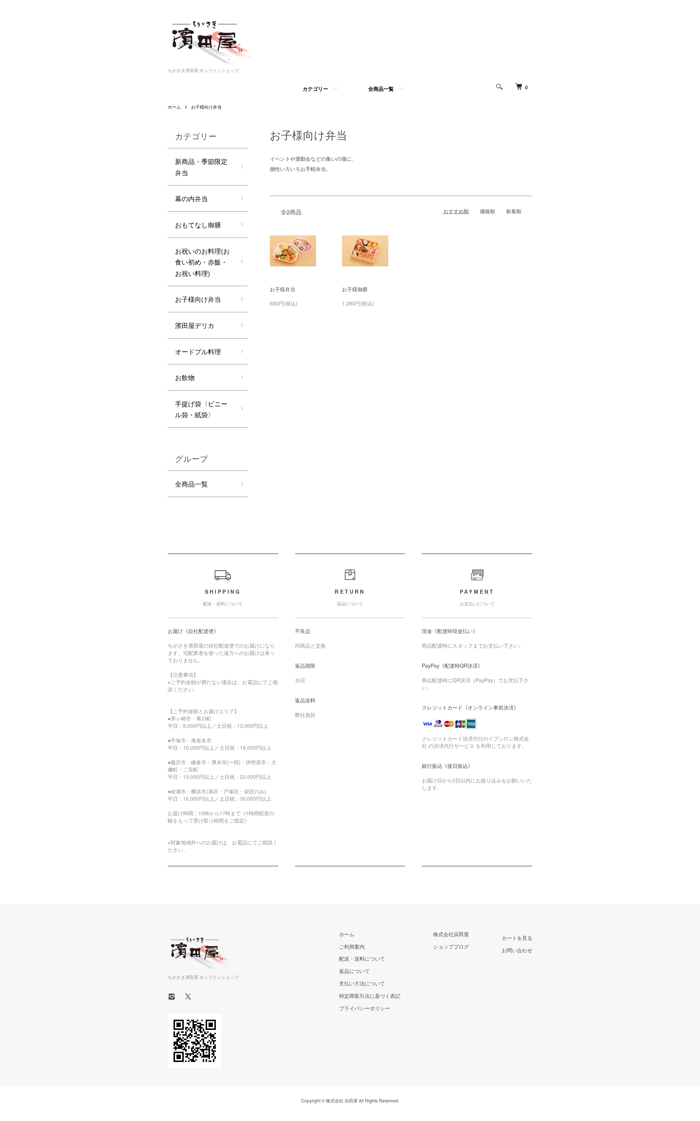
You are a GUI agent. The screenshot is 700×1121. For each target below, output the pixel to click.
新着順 (513, 211)
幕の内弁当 (191, 198)
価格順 (487, 211)
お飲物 (185, 377)
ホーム (174, 106)
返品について (354, 970)
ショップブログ (451, 946)
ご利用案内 (352, 946)
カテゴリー (315, 88)
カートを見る (517, 937)
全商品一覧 (381, 88)
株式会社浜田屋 (451, 934)
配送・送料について (362, 958)
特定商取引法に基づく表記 (369, 995)
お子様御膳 (355, 289)
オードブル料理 (198, 351)
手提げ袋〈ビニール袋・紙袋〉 (201, 409)
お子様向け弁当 (206, 106)
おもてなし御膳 (198, 224)
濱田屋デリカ (194, 325)
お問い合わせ (517, 950)
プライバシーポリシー (364, 1008)
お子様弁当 (282, 289)
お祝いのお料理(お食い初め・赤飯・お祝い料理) (202, 262)
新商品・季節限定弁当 (201, 166)
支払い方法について (362, 983)
